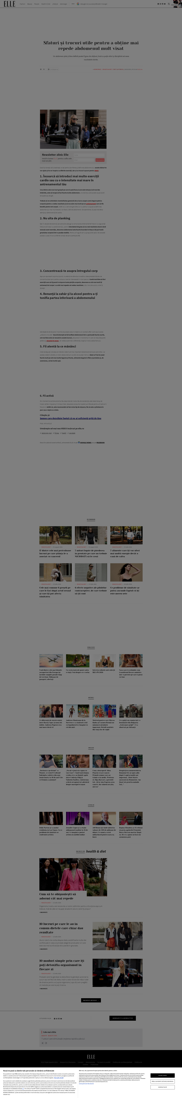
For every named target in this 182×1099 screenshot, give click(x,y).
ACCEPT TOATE (163, 1075)
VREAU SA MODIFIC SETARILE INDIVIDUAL (162, 1081)
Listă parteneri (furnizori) (86, 1083)
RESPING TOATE (162, 1087)
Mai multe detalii (58, 1078)
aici (23, 1088)
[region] (91, 1083)
